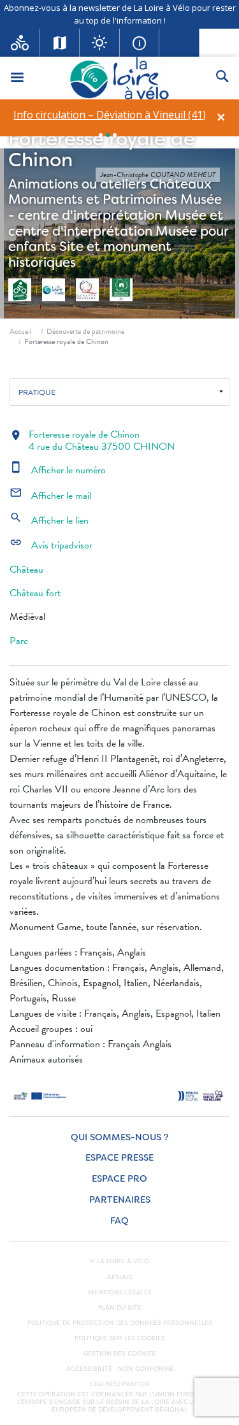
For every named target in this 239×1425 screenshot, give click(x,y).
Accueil (21, 331)
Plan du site (119, 1308)
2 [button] (108, 135)
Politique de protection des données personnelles (119, 1323)
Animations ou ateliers (77, 184)
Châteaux (181, 184)
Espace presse (119, 1157)
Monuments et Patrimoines (92, 199)
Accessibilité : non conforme (119, 1369)
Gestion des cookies (119, 1353)
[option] (109, 115)
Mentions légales (120, 1292)
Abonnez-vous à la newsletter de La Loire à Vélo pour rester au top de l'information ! (120, 14)
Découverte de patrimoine (85, 331)
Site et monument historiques (89, 254)
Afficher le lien (49, 520)
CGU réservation (119, 1384)
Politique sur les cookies (120, 1338)
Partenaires (119, 1199)
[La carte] (60, 43)
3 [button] (115, 135)
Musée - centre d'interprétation (115, 207)
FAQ (119, 1220)
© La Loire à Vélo (119, 1261)
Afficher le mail (50, 495)
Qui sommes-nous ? (119, 1137)
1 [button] (101, 135)
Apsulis (120, 1277)
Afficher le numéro (58, 470)
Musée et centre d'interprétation (115, 223)
